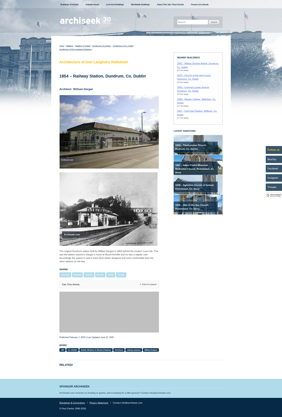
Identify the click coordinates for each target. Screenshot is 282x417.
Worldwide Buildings (140, 4)
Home (61, 46)
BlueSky (100, 275)
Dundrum (119, 350)
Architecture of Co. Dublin (123, 46)
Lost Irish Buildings (115, 4)
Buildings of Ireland (69, 4)
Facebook (65, 275)
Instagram (272, 177)
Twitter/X (77, 275)
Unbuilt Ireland (92, 4)
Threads (121, 275)
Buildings (69, 46)
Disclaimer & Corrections (72, 402)
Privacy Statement (98, 402)
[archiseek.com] (85, 23)
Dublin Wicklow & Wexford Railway (96, 350)
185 (62, 350)
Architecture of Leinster (101, 46)
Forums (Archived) (199, 4)
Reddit (111, 275)
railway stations (134, 350)
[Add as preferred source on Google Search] (274, 197)
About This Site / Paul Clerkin (170, 4)
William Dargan (150, 350)
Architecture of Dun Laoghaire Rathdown (75, 49)
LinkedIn (89, 275)
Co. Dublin (72, 350)
